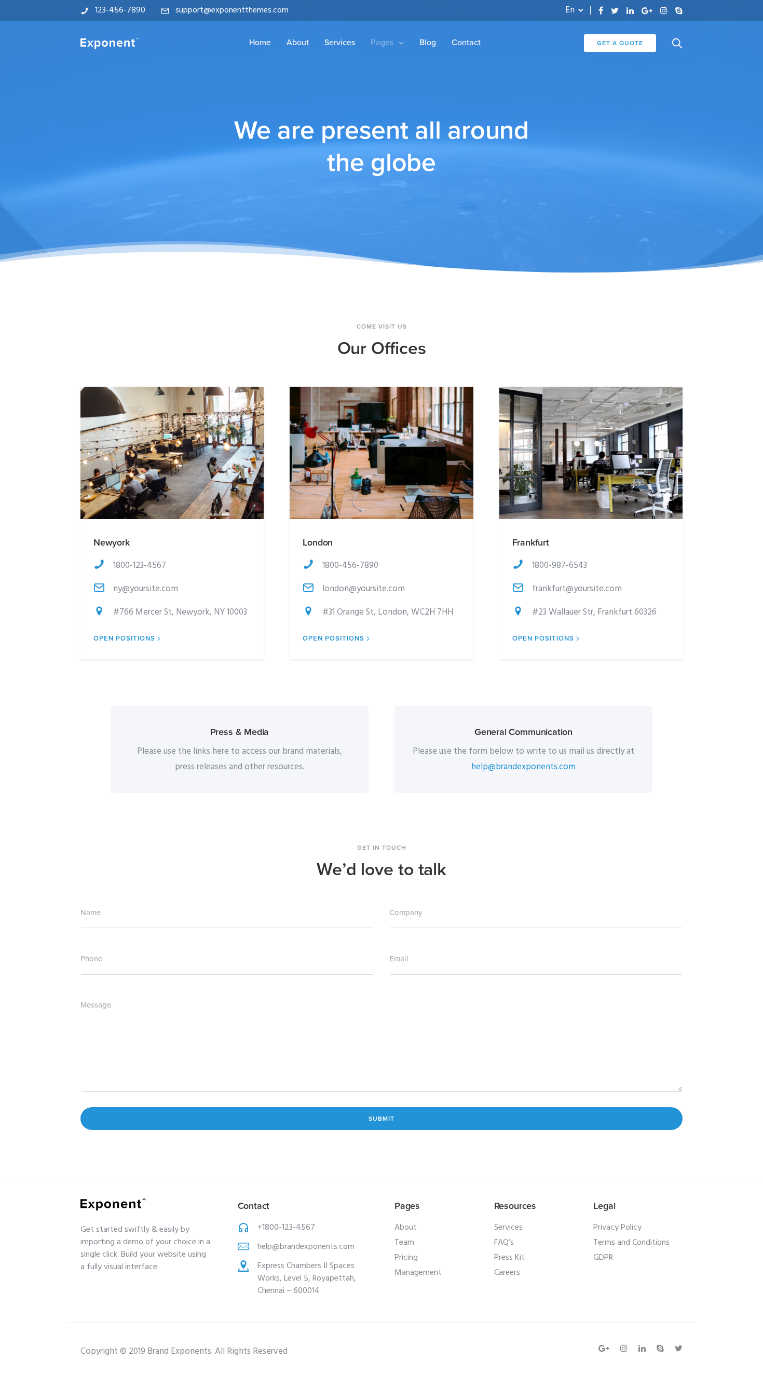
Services (339, 42)
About (298, 42)
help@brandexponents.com (523, 767)
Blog (427, 42)
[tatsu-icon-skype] (679, 10)
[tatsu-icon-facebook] (600, 10)
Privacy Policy (617, 1227)
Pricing (406, 1257)
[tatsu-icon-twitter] (615, 10)
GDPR (603, 1257)
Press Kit (509, 1257)
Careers (507, 1273)
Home (260, 42)
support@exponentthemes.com (232, 10)
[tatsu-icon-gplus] (647, 10)
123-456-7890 (120, 10)
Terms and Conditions (631, 1242)
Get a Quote (620, 43)
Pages (382, 42)
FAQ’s (504, 1242)
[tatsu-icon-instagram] (663, 10)
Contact (466, 42)
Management (418, 1273)
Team (404, 1242)
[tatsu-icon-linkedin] (630, 10)
